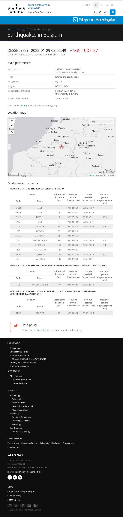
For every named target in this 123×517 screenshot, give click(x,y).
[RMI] (22, 505)
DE (112, 5)
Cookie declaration (29, 443)
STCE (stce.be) (15, 500)
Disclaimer (56, 443)
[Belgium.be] (35, 505)
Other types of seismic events (23, 362)
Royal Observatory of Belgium (22, 491)
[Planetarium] (10, 505)
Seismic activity (18, 402)
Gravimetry (14, 413)
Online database (19, 383)
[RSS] (105, 12)
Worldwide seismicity (19, 366)
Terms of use (13, 443)
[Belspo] (29, 505)
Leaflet (91, 175)
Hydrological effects (21, 420)
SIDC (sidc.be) (15, 495)
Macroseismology (20, 410)
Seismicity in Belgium (19, 352)
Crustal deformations (21, 417)
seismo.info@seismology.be (29, 472)
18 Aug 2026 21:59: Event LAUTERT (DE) (29, 359)
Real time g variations (21, 379)
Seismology (20, 29)
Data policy (45, 443)
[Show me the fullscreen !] (11, 132)
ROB (87, 5)
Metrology (16, 424)
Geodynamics (16, 428)
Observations (16, 376)
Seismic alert (17, 399)
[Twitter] (100, 12)
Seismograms (16, 348)
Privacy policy (68, 443)
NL (107, 5)
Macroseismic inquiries (20, 355)
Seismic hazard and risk (22, 406)
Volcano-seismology (21, 431)
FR (101, 5)
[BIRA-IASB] (16, 505)
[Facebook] (94, 12)
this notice (42, 330)
